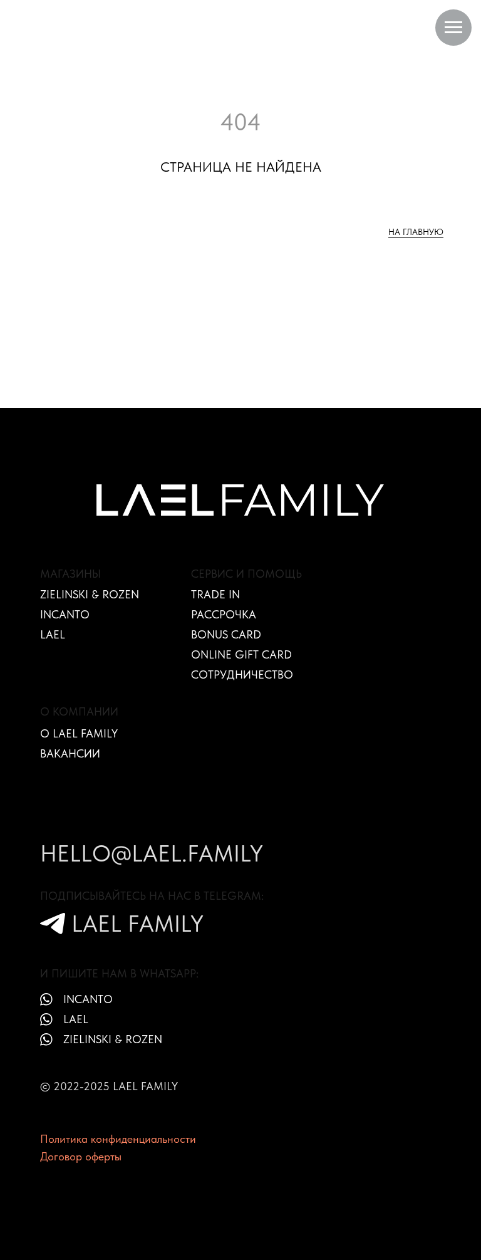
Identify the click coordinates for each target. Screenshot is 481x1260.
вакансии (70, 753)
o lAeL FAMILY (79, 733)
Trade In (215, 594)
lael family (137, 923)
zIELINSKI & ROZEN (112, 1039)
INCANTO (65, 614)
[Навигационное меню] (453, 27)
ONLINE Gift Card (241, 654)
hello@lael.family (151, 853)
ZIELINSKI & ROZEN (89, 594)
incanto (88, 999)
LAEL (52, 634)
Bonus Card (226, 634)
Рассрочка (223, 614)
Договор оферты (81, 1156)
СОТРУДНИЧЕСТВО (242, 674)
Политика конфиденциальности (118, 1138)
